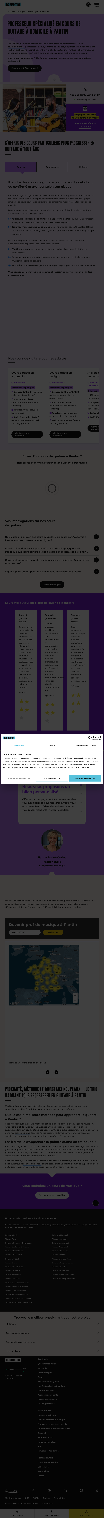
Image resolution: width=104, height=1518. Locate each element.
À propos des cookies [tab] (86, 745)
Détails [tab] (52, 745)
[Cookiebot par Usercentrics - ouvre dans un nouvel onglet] (90, 738)
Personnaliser (50, 778)
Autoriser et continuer (85, 778)
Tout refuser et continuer (19, 778)
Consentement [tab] (18, 745)
